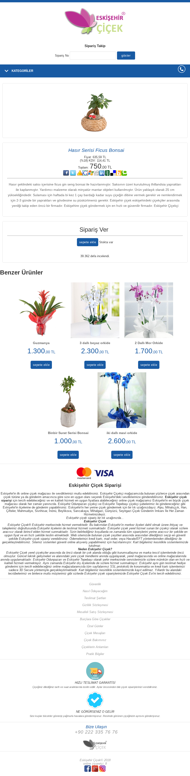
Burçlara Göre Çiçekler (95, 619)
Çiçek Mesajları (95, 633)
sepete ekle (87, 242)
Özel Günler (95, 626)
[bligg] (118, 174)
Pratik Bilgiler (95, 654)
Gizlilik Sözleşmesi (95, 605)
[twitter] (73, 174)
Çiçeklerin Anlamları (95, 647)
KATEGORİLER (22, 71)
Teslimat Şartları (95, 598)
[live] (91, 174)
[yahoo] (79, 174)
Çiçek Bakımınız (95, 640)
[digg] (96, 174)
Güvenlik (95, 584)
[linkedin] (102, 174)
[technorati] (124, 174)
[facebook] (66, 174)
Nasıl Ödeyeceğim (95, 591)
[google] (85, 174)
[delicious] (113, 174)
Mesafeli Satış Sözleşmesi (95, 612)
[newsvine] (107, 174)
